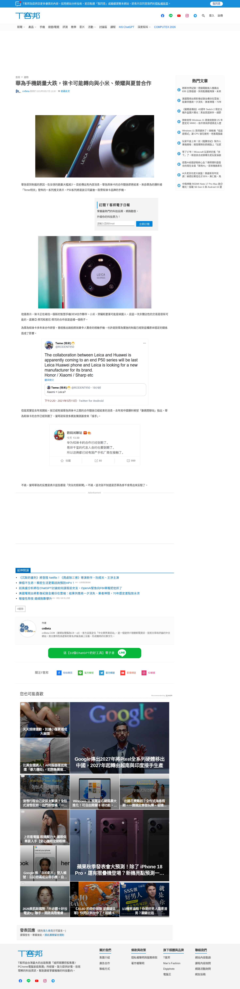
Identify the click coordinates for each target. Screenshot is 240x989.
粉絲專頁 (67, 672)
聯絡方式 (104, 968)
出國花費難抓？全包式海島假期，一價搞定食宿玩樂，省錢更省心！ (144, 803)
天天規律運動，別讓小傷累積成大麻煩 (45, 731)
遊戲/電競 (53, 27)
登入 (211, 15)
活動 (90, 27)
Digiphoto (169, 968)
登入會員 (48, 930)
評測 (65, 27)
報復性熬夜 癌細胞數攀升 (35, 598)
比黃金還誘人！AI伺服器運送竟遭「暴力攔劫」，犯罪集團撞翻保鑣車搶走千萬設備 (45, 768)
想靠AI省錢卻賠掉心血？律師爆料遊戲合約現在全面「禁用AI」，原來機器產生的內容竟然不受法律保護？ (202, 165)
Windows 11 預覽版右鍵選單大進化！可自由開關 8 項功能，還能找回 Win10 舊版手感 (94, 803)
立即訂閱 (144, 224)
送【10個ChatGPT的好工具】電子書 (89, 653)
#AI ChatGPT (126, 27)
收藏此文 (65, 91)
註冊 (220, 15)
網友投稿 (200, 974)
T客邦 (166, 957)
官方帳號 (89, 672)
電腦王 (167, 974)
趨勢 (26, 77)
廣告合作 (104, 963)
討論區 (103, 27)
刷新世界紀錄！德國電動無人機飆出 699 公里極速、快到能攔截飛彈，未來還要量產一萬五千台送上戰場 (201, 91)
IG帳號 (151, 672)
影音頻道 (131, 672)
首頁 (18, 77)
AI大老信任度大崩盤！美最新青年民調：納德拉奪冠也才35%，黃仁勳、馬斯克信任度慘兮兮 (201, 176)
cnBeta (26, 91)
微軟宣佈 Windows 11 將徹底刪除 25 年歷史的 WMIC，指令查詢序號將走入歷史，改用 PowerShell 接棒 (202, 123)
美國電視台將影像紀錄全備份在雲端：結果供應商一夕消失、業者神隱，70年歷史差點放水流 (79, 593)
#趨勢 (20, 609)
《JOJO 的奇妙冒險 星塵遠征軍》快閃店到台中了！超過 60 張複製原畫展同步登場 (95, 911)
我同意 (216, 3)
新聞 (19, 27)
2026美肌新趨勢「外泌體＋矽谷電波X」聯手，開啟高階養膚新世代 (45, 911)
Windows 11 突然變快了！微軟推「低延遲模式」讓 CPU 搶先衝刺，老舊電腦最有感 (202, 133)
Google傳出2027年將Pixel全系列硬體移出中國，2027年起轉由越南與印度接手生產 (120, 762)
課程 (113, 27)
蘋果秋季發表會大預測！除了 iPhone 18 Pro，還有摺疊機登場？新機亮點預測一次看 (119, 870)
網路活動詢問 (203, 968)
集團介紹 (104, 957)
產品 (31, 27)
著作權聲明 (137, 963)
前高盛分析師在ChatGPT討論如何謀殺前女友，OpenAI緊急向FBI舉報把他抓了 (70, 588)
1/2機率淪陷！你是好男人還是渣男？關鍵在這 (144, 911)
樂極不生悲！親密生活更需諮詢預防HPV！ (47, 583)
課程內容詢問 (203, 963)
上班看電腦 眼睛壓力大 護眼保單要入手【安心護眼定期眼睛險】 (45, 839)
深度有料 (143, 27)
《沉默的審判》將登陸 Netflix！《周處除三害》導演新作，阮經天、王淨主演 (69, 577)
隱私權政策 (161, 3)
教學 (73, 27)
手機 (42, 27)
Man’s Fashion (171, 963)
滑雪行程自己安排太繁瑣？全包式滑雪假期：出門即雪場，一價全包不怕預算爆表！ (45, 803)
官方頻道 (110, 672)
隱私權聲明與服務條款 (144, 957)
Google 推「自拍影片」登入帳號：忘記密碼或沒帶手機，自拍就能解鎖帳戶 (45, 875)
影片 (82, 27)
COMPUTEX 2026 (165, 27)
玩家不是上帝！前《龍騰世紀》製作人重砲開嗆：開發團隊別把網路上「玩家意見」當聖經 (201, 144)
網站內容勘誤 (203, 957)
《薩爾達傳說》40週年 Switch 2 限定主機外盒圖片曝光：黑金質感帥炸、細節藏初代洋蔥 (202, 112)
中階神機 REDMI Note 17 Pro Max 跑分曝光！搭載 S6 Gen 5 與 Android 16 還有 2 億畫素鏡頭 (202, 187)
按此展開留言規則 (54, 934)
